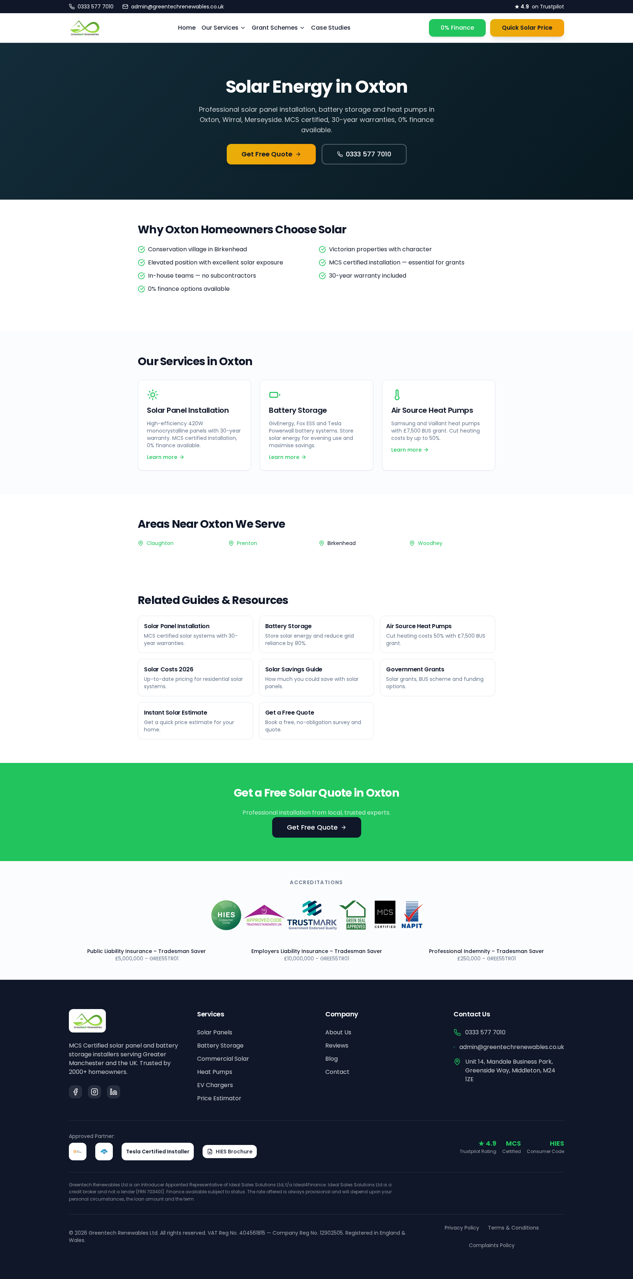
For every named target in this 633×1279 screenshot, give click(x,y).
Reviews (336, 1045)
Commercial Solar (223, 1058)
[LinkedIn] (113, 1091)
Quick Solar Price (527, 27)
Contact (337, 1072)
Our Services (219, 27)
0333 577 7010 (368, 154)
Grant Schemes (275, 27)
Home (187, 27)
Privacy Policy (462, 1227)
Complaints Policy (492, 1245)
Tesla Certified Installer (157, 1151)
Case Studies (331, 27)
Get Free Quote (266, 154)
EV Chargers (215, 1085)
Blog (331, 1058)
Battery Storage (220, 1045)
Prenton (247, 543)
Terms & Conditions (513, 1227)
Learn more (162, 457)
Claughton (160, 543)
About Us (338, 1032)
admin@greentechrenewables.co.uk (511, 1047)
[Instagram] (94, 1091)
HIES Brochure (234, 1151)
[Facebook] (75, 1091)
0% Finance (457, 27)
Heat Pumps (214, 1072)
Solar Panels (214, 1032)
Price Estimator (219, 1098)
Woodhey (430, 543)
